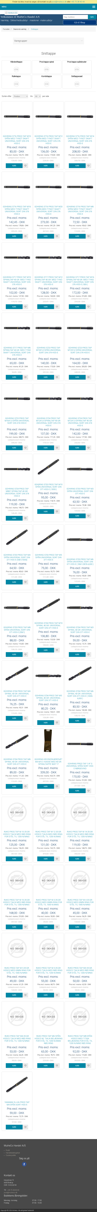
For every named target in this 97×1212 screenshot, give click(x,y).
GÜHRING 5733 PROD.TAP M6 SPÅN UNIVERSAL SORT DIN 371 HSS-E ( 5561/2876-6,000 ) (80, 561)
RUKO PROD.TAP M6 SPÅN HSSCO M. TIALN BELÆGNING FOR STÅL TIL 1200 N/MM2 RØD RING (48, 1039)
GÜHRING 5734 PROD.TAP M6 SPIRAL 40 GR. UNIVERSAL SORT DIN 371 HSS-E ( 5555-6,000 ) (80, 695)
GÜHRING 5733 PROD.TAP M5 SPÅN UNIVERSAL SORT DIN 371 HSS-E (48, 557)
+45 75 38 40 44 (78, 2)
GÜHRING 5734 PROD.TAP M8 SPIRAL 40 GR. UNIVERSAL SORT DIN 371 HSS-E (17, 761)
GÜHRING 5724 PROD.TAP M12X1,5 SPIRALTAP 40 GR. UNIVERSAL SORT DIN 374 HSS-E (80, 422)
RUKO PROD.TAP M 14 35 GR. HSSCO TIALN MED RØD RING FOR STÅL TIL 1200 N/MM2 (80, 834)
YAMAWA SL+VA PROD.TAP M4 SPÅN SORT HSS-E (16, 1103)
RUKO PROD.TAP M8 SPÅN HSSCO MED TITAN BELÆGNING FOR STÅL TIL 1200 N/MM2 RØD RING (80, 1039)
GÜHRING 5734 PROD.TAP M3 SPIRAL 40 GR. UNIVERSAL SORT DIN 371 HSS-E (80, 629)
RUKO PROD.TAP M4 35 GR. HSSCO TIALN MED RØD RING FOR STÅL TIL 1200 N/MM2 (17, 1038)
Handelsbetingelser (13, 1153)
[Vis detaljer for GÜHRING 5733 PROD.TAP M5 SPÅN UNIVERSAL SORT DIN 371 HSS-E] (48, 537)
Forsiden (6, 29)
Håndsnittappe (16, 62)
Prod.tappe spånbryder (76, 62)
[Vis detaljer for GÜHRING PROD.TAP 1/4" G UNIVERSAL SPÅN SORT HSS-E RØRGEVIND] (80, 744)
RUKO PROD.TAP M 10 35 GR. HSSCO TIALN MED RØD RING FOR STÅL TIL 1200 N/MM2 (17, 834)
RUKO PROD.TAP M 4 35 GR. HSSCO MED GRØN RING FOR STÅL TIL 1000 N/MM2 (80, 902)
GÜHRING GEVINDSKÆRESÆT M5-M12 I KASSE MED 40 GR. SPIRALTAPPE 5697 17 (48, 761)
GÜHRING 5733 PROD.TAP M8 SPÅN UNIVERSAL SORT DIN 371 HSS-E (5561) (17, 629)
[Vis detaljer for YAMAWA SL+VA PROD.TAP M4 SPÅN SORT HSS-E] (17, 1085)
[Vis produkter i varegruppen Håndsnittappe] (16, 69)
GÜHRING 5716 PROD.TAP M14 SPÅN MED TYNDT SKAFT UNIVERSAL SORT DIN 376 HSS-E (80, 140)
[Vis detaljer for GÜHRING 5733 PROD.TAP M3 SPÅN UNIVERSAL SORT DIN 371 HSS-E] (80, 469)
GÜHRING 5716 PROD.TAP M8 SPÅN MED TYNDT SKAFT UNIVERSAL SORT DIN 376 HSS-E (80, 210)
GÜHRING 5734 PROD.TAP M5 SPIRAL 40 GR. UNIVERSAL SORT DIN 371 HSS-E (48, 698)
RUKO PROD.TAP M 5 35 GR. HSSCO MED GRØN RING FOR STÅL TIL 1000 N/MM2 (17, 970)
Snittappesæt (76, 76)
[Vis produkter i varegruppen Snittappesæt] (76, 84)
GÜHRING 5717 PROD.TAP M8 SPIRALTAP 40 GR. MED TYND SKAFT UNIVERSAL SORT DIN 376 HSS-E (17, 351)
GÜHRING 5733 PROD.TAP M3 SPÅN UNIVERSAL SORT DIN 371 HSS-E (80, 491)
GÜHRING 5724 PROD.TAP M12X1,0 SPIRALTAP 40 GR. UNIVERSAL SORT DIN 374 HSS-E (48, 422)
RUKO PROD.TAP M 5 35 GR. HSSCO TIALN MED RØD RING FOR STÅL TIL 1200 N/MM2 (48, 970)
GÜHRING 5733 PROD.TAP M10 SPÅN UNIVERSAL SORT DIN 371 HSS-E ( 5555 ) (48, 486)
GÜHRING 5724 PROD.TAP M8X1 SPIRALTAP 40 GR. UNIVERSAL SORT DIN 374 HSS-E (17, 492)
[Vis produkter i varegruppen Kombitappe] (46, 84)
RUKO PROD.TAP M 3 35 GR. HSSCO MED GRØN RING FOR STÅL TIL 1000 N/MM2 (48, 902)
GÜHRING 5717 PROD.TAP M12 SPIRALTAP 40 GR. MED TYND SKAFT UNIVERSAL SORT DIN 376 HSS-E (48, 281)
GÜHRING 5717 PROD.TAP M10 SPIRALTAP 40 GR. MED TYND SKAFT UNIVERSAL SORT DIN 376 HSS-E (17, 281)
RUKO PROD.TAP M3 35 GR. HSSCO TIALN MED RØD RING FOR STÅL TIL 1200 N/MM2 (80, 970)
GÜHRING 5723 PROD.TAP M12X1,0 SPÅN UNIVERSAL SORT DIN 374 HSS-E (80, 350)
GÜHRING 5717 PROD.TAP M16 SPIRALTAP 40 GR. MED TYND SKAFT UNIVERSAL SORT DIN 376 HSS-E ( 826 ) (80, 281)
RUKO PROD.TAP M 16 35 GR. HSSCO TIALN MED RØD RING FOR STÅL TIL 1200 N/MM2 (17, 902)
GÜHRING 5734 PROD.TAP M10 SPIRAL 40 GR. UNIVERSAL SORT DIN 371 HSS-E (48, 625)
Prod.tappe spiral (47, 62)
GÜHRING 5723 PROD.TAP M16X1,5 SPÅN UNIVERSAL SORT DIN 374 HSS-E (17, 420)
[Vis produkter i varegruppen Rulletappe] (16, 84)
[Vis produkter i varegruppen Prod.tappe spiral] (46, 69)
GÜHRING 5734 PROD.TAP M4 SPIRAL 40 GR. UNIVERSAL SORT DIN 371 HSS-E (17, 693)
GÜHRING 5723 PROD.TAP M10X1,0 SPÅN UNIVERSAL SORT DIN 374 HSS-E (48, 350)
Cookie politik (11, 1155)
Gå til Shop (79, 22)
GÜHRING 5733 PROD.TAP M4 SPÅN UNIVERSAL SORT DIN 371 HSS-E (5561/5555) (17, 557)
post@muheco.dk (59, 2)
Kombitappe (47, 76)
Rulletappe (16, 76)
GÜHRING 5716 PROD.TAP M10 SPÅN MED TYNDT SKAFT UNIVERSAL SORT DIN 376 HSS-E (17, 140)
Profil (8, 1150)
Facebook (24, 1164)
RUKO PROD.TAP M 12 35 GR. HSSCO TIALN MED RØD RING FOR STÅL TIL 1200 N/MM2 (48, 834)
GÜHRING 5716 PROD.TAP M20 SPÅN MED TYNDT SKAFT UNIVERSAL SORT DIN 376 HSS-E (48, 210)
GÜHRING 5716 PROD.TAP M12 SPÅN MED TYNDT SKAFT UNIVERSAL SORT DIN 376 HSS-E (48, 140)
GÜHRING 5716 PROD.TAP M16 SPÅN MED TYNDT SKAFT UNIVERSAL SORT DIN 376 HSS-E (17, 210)
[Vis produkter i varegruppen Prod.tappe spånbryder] (76, 69)
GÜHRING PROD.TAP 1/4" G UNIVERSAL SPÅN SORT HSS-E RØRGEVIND (80, 766)
